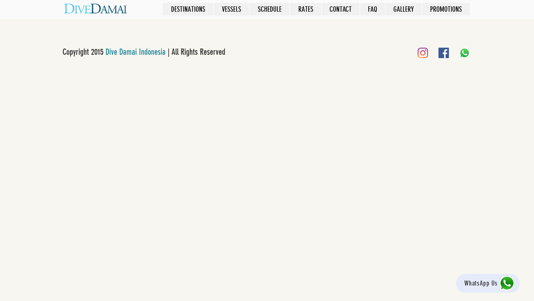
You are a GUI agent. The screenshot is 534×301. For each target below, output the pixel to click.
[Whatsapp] (464, 53)
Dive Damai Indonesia (136, 52)
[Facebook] (443, 53)
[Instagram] (423, 53)
